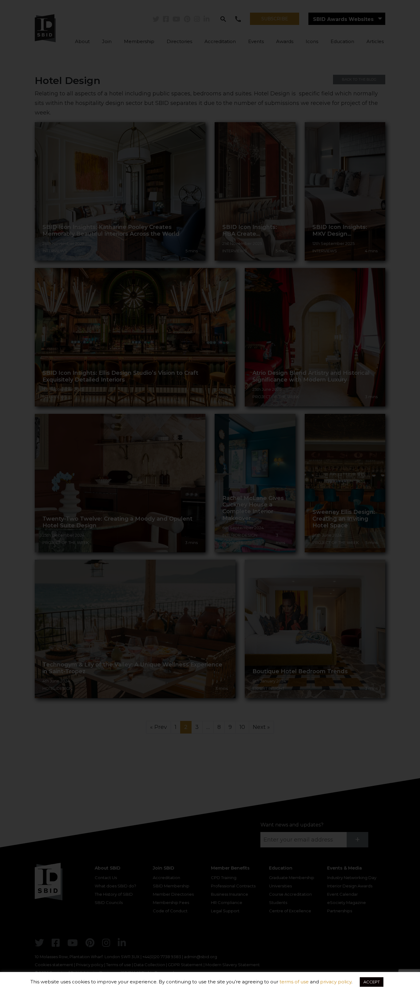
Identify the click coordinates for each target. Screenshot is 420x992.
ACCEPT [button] (371, 981)
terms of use (294, 982)
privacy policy (335, 982)
